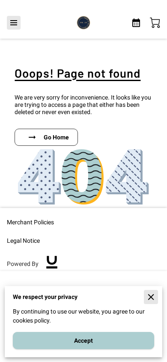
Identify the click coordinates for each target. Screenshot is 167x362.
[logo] (51, 264)
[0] (155, 23)
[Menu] (14, 23)
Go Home (56, 137)
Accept (83, 340)
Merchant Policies (30, 222)
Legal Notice (23, 240)
